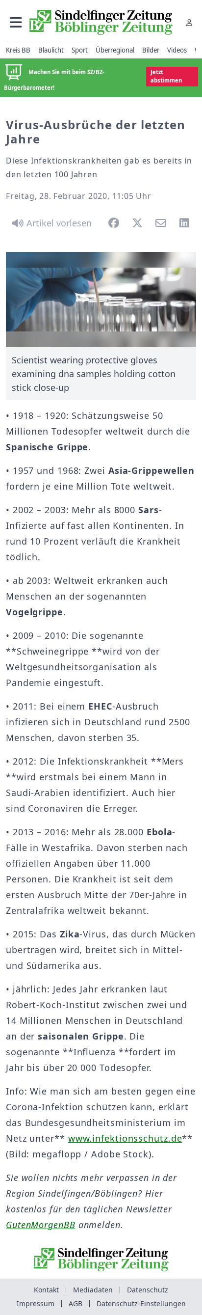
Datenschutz (147, 1289)
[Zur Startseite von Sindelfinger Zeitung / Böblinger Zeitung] (101, 22)
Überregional (115, 50)
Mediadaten (93, 1289)
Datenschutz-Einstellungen (141, 1303)
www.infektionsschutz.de (125, 1138)
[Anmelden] (189, 22)
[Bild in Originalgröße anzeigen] (101, 299)
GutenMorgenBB (41, 1225)
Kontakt (46, 1289)
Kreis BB (18, 50)
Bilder (150, 50)
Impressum (35, 1303)
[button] (16, 22)
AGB (75, 1303)
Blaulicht (51, 50)
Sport (80, 50)
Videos (177, 50)
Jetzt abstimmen (166, 76)
